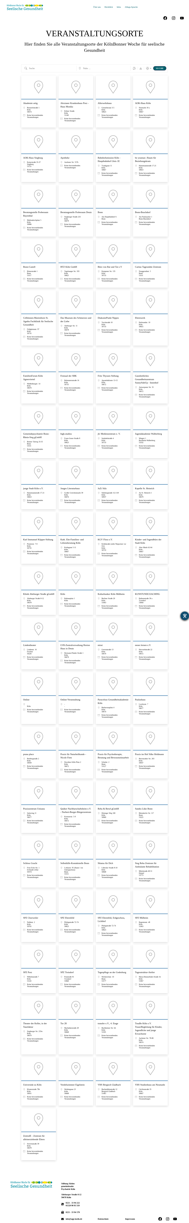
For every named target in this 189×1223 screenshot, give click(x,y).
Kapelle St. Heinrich (144, 488)
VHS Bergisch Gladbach (109, 1084)
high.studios (66, 433)
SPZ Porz (27, 972)
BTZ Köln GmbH (68, 267)
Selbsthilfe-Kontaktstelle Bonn (74, 863)
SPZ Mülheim (141, 918)
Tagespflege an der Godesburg (112, 972)
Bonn (100, 212)
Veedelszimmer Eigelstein (72, 1084)
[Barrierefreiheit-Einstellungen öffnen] (185, 616)
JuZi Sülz (102, 488)
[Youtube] (182, 18)
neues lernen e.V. (143, 645)
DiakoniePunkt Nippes (108, 318)
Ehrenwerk (140, 318)
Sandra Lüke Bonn (143, 808)
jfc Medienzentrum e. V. (109, 433)
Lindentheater (29, 645)
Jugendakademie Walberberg (148, 433)
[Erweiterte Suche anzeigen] (134, 68)
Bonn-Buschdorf (142, 212)
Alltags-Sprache (131, 7)
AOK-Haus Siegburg (33, 157)
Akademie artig (30, 103)
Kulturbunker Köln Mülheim (111, 594)
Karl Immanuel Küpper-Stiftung (38, 539)
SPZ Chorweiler (30, 918)
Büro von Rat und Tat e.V (110, 267)
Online (26, 699)
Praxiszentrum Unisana (34, 808)
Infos (119, 7)
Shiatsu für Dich (105, 863)
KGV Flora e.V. (105, 539)
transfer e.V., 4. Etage (108, 1023)
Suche (160, 68)
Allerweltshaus (105, 103)
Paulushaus (140, 699)
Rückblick (109, 7)
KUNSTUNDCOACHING (147, 594)
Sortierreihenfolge (140, 68)
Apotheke (64, 157)
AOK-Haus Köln (143, 103)
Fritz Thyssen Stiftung (108, 376)
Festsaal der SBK (68, 376)
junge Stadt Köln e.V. (33, 488)
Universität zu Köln (32, 1084)
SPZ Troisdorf (67, 972)
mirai (100, 645)
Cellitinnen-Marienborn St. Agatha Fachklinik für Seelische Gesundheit (38, 321)
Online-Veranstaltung (70, 699)
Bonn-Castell (29, 267)
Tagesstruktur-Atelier (145, 972)
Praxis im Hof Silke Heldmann (149, 754)
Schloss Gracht (30, 863)
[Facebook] (165, 18)
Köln (62, 594)
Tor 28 (63, 1023)
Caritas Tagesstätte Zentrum (148, 267)
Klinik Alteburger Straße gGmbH (38, 594)
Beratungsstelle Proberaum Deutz (76, 212)
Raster (147, 68)
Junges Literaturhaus (70, 488)
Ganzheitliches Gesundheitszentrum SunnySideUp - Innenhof (146, 379)
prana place (28, 754)
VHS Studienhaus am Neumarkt (150, 1084)
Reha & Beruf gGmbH (108, 808)
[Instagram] (173, 18)
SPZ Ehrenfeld (67, 918)
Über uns (97, 7)
